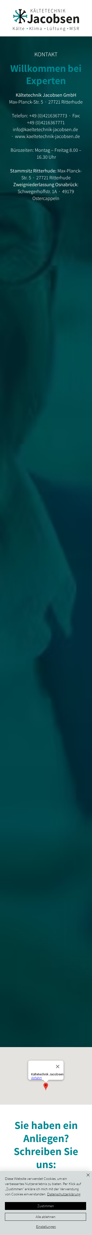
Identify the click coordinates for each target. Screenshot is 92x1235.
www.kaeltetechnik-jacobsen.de (47, 136)
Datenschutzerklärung (63, 1194)
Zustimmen (45, 1206)
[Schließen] (85, 1178)
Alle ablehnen (45, 1217)
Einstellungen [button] (46, 1226)
